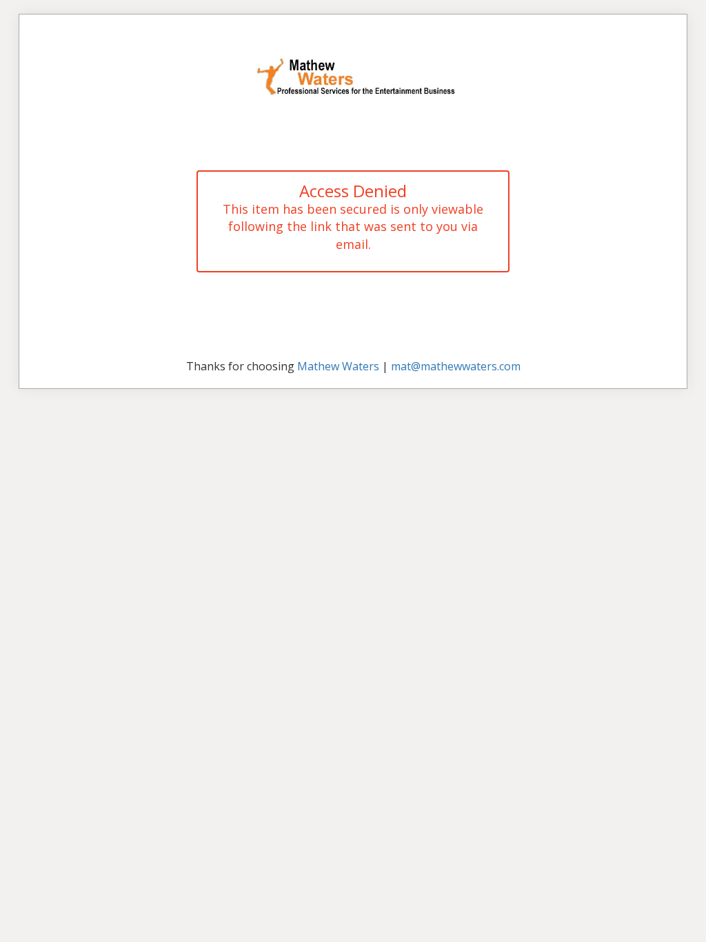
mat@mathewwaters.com (456, 366)
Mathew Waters (338, 366)
